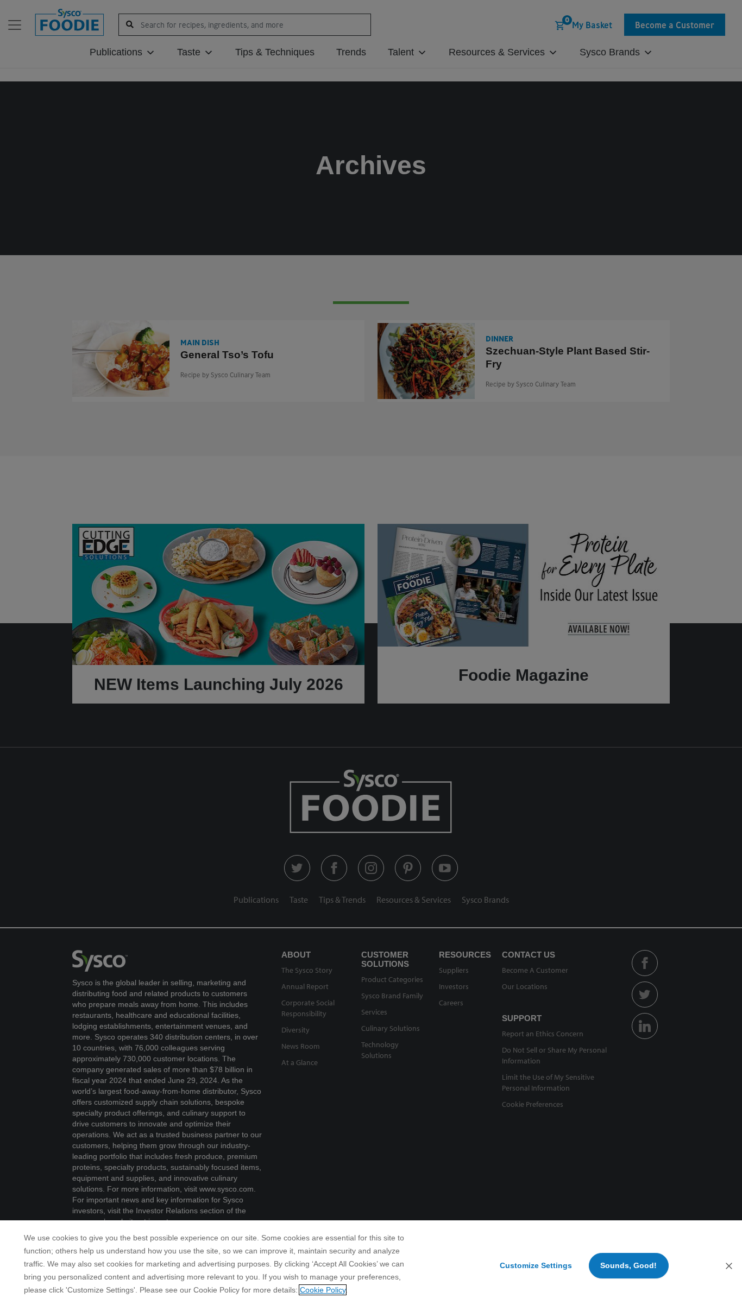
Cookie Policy (322, 1289)
